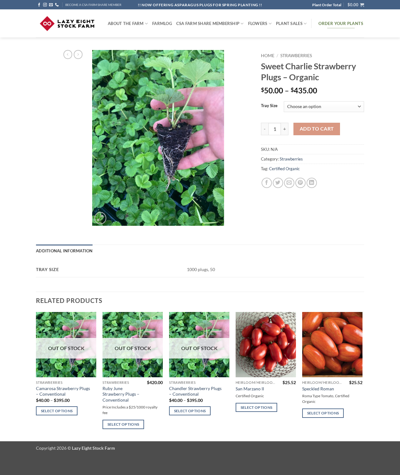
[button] (356, 4)
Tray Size (269, 106)
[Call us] (57, 5)
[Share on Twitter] (278, 183)
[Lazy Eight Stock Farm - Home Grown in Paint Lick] (67, 23)
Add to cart (317, 128)
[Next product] (67, 54)
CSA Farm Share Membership (207, 23)
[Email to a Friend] (289, 183)
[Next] (362, 376)
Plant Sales (289, 23)
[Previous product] (78, 54)
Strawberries (296, 55)
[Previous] (36, 376)
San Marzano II (250, 388)
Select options (57, 411)
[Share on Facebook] (267, 183)
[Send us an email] (51, 5)
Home (267, 55)
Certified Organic (284, 168)
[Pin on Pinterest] (300, 183)
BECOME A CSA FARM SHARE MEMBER (93, 5)
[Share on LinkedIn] (312, 183)
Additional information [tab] (64, 250)
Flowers (258, 23)
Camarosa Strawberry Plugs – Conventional (63, 391)
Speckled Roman (318, 388)
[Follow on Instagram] (45, 5)
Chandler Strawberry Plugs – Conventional (195, 391)
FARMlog (162, 23)
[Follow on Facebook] (39, 5)
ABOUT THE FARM (126, 23)
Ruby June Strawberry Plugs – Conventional (120, 394)
